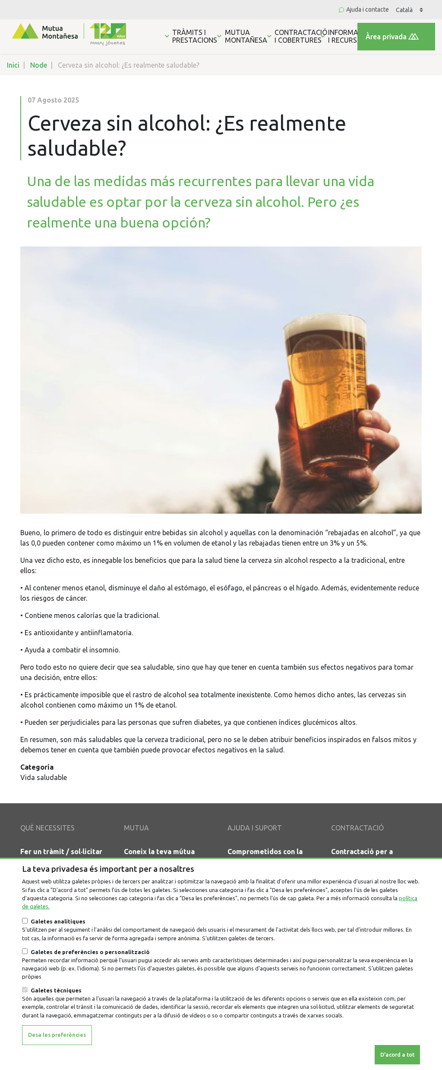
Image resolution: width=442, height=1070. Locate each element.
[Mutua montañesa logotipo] (68, 33)
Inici (13, 65)
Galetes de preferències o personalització (90, 952)
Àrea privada (386, 37)
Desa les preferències (57, 1035)
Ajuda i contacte (367, 9)
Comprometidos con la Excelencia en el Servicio (269, 857)
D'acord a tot (397, 1054)
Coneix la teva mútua (159, 851)
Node (38, 65)
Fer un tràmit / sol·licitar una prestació (61, 857)
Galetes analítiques (58, 921)
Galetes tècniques (56, 990)
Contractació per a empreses (362, 857)
